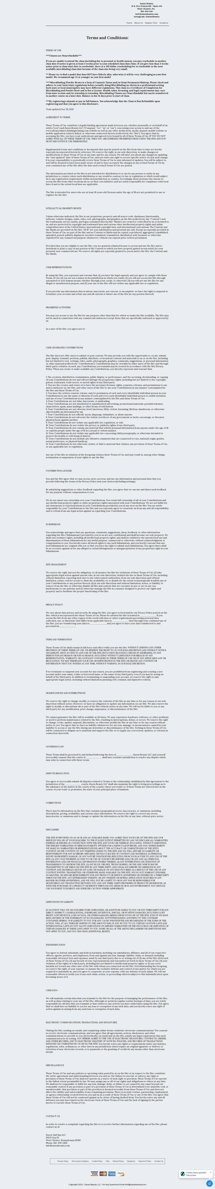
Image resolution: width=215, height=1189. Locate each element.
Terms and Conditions (80, 1161)
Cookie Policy (97, 1161)
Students (164, 23)
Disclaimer (131, 1161)
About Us (138, 23)
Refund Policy (118, 1161)
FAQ (107, 1161)
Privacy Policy (62, 1161)
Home (129, 23)
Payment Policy (145, 1161)
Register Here (151, 23)
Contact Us (158, 1161)
